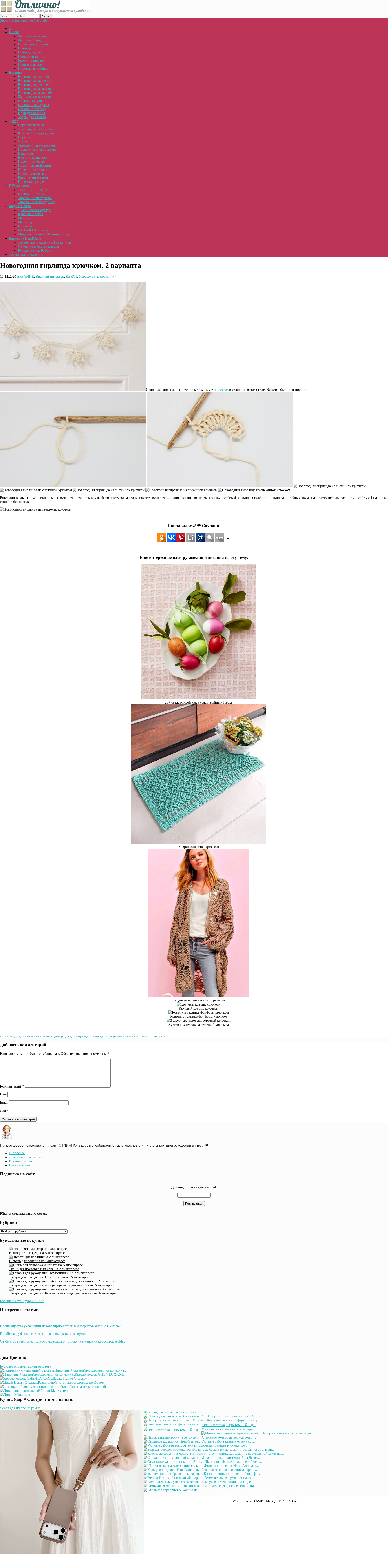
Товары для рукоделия (26, 254)
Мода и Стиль (20, 206)
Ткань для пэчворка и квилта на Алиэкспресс (44, 1269)
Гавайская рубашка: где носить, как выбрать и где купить (44, 1334)
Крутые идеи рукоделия (36, 133)
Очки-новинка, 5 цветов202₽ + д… (229, 1425)
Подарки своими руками (37, 149)
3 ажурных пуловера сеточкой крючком (198, 1024)
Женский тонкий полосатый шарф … (231, 1474)
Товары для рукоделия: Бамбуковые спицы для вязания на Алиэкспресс (64, 1293)
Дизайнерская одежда (34, 210)
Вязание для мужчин (34, 80)
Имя (3, 1094)
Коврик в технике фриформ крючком (198, 1016)
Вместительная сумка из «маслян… (232, 1478)
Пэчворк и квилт (31, 56)
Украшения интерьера (35, 198)
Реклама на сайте (22, 1161)
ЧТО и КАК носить (33, 230)
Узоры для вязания (32, 117)
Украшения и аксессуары (37, 145)
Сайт (4, 1111)
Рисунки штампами (33, 178)
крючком (221, 389)
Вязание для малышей (35, 93)
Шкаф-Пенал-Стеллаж (70, 1378)
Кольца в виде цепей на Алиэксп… (232, 1465)
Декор (13, 121)
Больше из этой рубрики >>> (22, 1301)
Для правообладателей (26, 1157)
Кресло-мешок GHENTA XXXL (99, 1374)
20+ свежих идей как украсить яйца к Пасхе (198, 702)
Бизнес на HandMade (25, 238)
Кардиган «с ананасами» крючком (198, 1000)
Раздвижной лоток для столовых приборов (71, 1382)
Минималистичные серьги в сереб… (229, 1429)
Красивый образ (30, 214)
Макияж (24, 218)
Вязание (15, 72)
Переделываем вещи (33, 125)
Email (4, 1102)
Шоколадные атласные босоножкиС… (173, 1412)
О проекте (17, 1153)
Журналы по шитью (33, 36)
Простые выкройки (33, 68)
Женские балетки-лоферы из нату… (233, 1420)
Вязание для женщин (34, 76)
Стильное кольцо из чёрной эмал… (229, 1437)
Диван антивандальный (87, 1386)
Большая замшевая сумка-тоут (224, 1445)
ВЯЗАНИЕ (25, 276)
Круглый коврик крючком (198, 1008)
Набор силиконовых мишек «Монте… (235, 1416)
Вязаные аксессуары (33, 105)
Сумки (23, 141)
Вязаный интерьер (32, 109)
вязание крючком (40, 1036)
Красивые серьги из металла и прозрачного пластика (233, 1449)
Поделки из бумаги (32, 169)
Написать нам (19, 1165)
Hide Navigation (37, 20)
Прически (25, 226)
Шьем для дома (29, 52)
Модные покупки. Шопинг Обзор (44, 234)
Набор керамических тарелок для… (288, 1433)
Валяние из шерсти (32, 157)
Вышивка (25, 153)
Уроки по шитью (31, 60)
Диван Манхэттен (54, 1390)
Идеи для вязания (31, 113)
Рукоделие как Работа (34, 250)
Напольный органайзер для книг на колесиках (90, 1370)
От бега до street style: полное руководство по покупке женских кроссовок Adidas (62, 1341)
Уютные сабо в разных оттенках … (228, 1441)
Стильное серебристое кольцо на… (230, 1486)
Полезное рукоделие (33, 182)
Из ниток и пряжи (32, 173)
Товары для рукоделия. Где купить (44, 242)
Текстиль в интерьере (34, 190)
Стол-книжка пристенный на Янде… (231, 1457)
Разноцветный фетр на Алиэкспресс (37, 1253)
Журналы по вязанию (34, 97)
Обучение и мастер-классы (38, 246)
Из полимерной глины (35, 165)
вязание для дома (13, 1036)
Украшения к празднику (36, 202)
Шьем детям (27, 48)
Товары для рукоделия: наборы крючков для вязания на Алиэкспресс (62, 1285)
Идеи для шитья (30, 64)
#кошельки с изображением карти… (229, 1470)
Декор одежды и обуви (35, 129)
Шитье (14, 32)
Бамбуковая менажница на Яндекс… (230, 1482)
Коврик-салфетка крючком (198, 847)
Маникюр (25, 222)
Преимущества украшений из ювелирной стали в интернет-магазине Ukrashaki (60, 1326)
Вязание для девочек (34, 85)
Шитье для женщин (33, 44)
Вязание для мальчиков (35, 89)
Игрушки (25, 137)
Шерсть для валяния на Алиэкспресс (37, 1261)
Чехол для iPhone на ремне (20, 1408)
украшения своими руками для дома (137, 1036)
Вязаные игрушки (32, 101)
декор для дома (65, 1036)
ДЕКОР (71, 276)
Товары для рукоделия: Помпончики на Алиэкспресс (49, 1277)
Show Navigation (12, 20)
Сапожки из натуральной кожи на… (256, 1453)
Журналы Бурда (30, 40)
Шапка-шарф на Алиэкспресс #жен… (233, 1461)
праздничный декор (93, 1036)
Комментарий (12, 1086)
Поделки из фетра (31, 161)
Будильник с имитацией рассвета (25, 1366)
